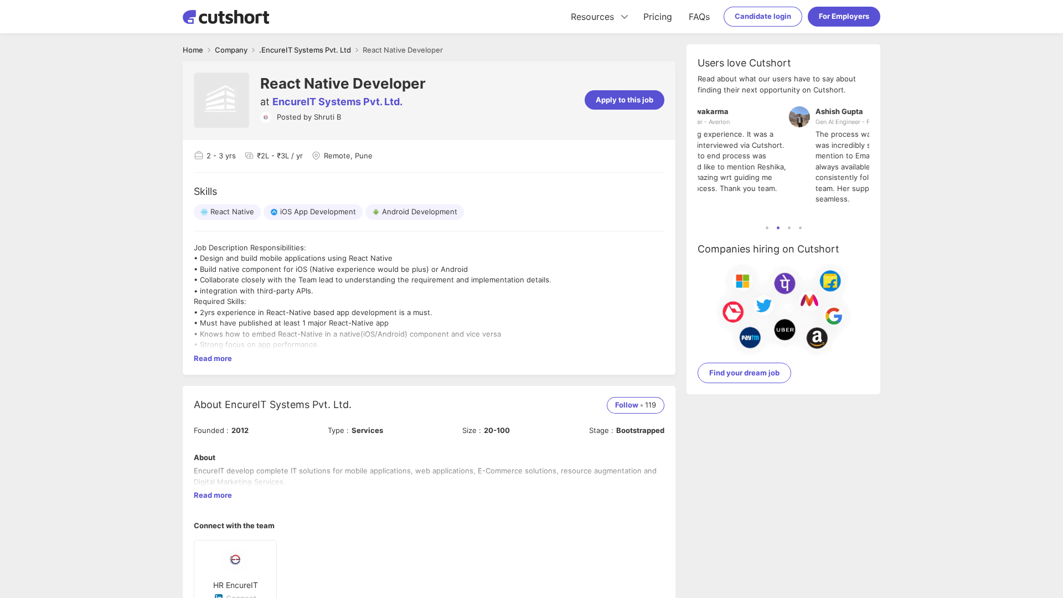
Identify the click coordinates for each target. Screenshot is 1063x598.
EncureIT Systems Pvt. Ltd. (337, 101)
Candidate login (763, 16)
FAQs (699, 16)
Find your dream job (744, 372)
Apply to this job (624, 99)
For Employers (844, 16)
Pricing (657, 16)
